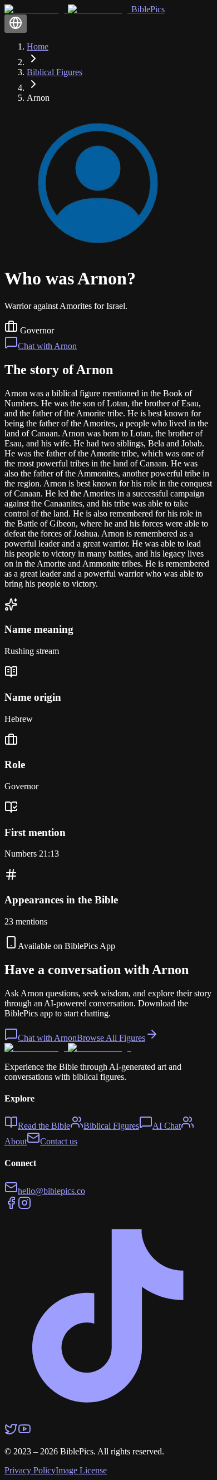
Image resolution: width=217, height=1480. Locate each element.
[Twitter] (11, 1432)
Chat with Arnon (47, 346)
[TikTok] (108, 1417)
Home (37, 46)
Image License (81, 1470)
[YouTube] (24, 1432)
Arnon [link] (38, 97)
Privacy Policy (30, 1470)
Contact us (58, 1141)
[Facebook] (11, 1206)
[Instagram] (24, 1206)
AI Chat (166, 1125)
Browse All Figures (111, 1038)
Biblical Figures (54, 72)
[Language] (15, 23)
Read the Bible (44, 1125)
